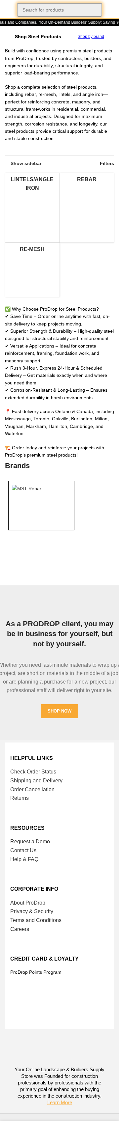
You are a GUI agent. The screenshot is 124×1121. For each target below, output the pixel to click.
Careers (19, 929)
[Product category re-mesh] (32, 270)
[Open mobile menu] (8, 9)
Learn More (59, 1102)
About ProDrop (27, 903)
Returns (19, 798)
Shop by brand (91, 36)
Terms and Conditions (36, 920)
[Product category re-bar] (87, 200)
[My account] (111, 9)
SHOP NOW (59, 711)
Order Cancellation (32, 789)
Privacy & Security (31, 911)
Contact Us (23, 850)
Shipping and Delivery (36, 780)
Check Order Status (33, 771)
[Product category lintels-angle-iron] (32, 208)
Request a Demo (30, 841)
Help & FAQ (24, 859)
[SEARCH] (95, 10)
